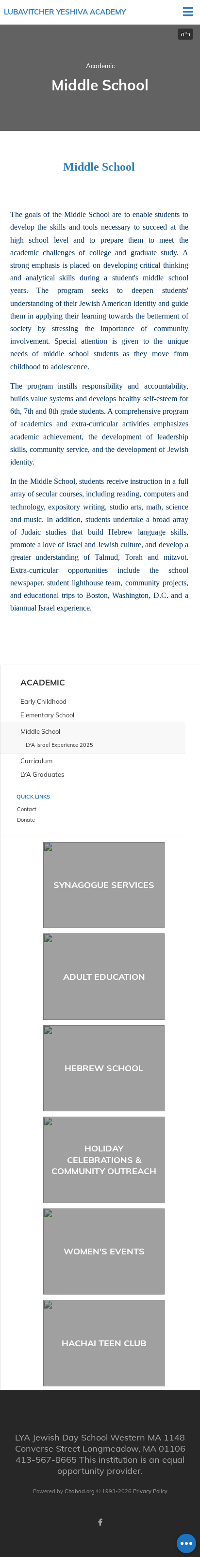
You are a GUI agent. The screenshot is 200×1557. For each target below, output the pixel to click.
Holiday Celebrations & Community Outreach (103, 1160)
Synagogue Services (103, 884)
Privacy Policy (150, 1491)
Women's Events (104, 1251)
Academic (100, 66)
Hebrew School (104, 1068)
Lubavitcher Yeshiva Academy (65, 11)
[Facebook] (100, 1522)
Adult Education (104, 976)
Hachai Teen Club (104, 1343)
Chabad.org (80, 1491)
